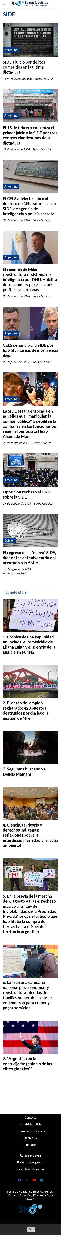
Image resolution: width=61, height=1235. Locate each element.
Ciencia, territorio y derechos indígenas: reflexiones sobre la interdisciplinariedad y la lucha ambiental (30, 835)
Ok (30, 1229)
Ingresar (30, 1144)
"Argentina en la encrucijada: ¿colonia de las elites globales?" (27, 1063)
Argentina (10, 50)
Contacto (30, 1117)
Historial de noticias (30, 1124)
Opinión (9, 540)
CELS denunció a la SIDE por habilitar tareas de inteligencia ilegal (30, 350)
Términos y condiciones (30, 1131)
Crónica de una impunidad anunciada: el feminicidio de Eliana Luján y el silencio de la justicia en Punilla (29, 644)
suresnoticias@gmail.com (30, 1169)
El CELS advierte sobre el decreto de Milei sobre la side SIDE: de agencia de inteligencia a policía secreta (29, 206)
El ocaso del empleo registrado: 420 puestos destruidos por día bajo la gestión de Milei (26, 710)
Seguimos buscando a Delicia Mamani (24, 771)
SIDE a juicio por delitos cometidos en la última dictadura (24, 67)
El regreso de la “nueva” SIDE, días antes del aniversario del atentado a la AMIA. (29, 557)
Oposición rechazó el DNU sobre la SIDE (27, 494)
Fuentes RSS (30, 1137)
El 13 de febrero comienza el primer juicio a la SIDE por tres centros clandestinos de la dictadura (30, 135)
